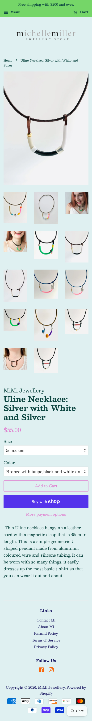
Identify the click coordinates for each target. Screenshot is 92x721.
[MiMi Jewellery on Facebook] (41, 670)
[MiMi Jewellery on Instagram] (51, 670)
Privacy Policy (46, 647)
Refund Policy (46, 633)
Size (8, 441)
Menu (15, 12)
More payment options (46, 514)
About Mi (46, 626)
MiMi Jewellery (51, 687)
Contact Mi (46, 620)
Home (8, 60)
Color (9, 462)
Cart (83, 12)
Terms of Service (46, 640)
